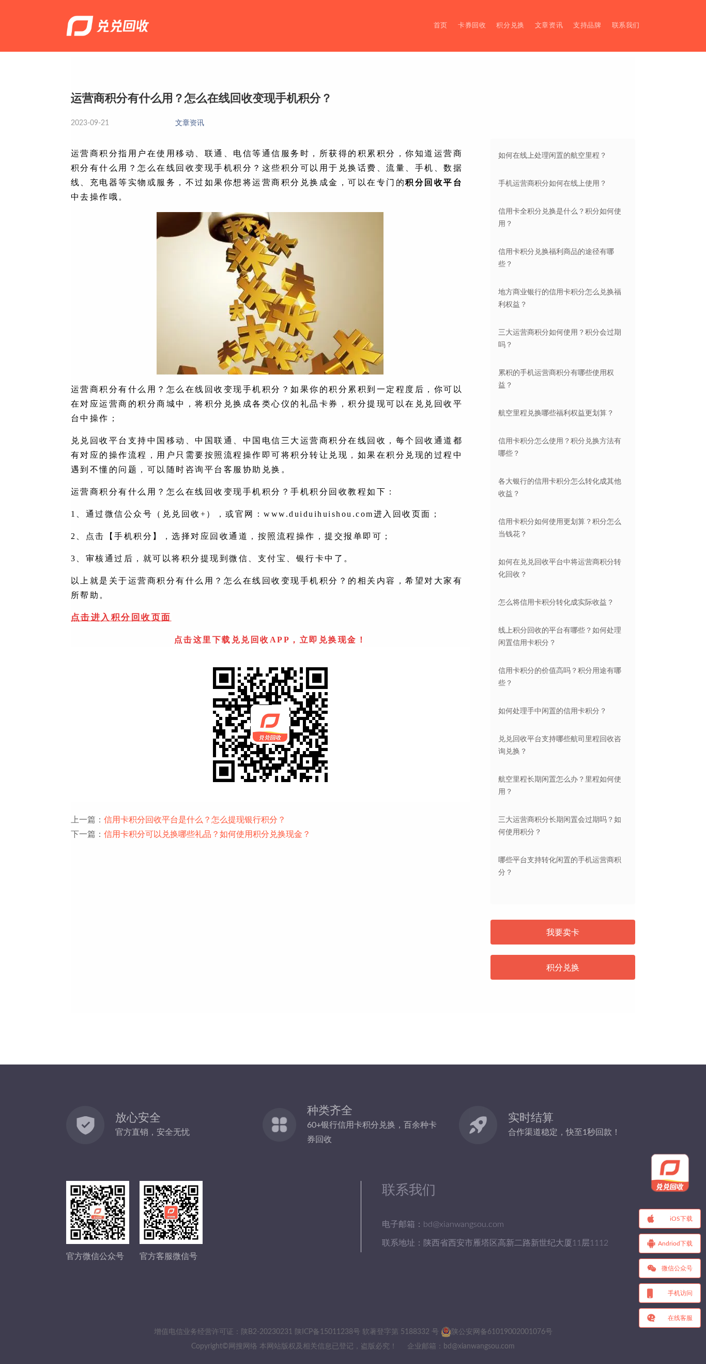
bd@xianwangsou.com (479, 1346)
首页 (441, 25)
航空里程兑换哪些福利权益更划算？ (556, 413)
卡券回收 (472, 25)
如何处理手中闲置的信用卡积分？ (552, 711)
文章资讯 (549, 25)
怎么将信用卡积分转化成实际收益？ (556, 602)
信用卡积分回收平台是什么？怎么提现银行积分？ (195, 820)
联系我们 (626, 25)
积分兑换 (510, 25)
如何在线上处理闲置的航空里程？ (552, 155)
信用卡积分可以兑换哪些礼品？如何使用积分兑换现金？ (207, 834)
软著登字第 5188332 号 (400, 1332)
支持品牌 (587, 25)
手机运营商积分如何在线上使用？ (552, 183)
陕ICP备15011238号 (327, 1332)
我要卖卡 (562, 932)
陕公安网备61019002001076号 (501, 1332)
